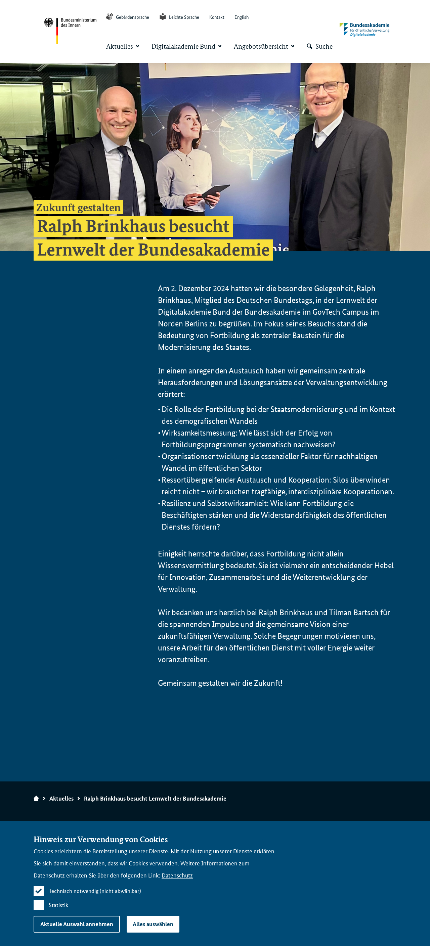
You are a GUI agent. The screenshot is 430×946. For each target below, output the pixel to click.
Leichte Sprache (183, 16)
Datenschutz (177, 875)
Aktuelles (61, 798)
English (241, 16)
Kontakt (216, 16)
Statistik (58, 904)
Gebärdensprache (132, 16)
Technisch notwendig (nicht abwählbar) (95, 890)
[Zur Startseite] (364, 30)
